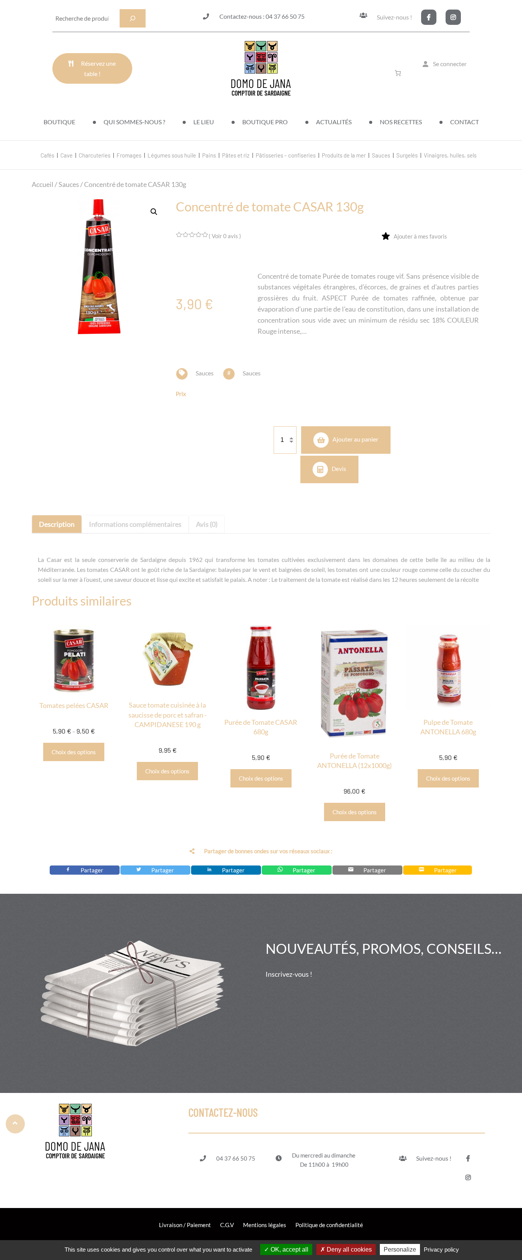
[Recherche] (133, 18)
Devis (339, 468)
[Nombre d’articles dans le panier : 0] (399, 73)
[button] (154, 212)
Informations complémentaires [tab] (135, 524)
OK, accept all (288, 1249)
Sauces (68, 184)
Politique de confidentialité (329, 1224)
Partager (92, 870)
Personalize (400, 1249)
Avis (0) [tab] (206, 524)
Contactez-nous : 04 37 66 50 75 (262, 16)
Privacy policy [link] (441, 1249)
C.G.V (227, 1224)
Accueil (42, 184)
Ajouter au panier (355, 439)
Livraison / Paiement (185, 1224)
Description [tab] (57, 524)
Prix (181, 393)
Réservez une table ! (98, 68)
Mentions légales (264, 1224)
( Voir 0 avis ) (225, 235)
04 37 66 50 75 (235, 1158)
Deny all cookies (348, 1249)
